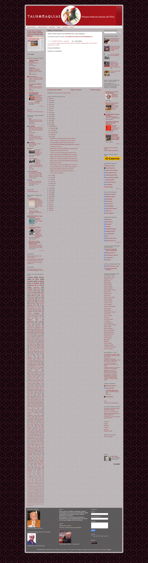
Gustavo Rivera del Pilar (112, 177)
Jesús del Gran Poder (34, 492)
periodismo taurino (31, 488)
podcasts (32, 451)
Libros (28, 434)
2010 (50, 192)
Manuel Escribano (108, 328)
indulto (42, 339)
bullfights (29, 470)
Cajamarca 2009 (31, 357)
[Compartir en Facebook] (79, 41)
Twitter (58, 27)
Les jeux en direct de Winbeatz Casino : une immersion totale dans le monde (36, 79)
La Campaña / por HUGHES (35, 212)
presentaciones (31, 371)
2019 (50, 112)
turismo (32, 463)
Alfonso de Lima (34, 421)
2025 (50, 100)
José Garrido (107, 313)
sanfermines (50, 45)
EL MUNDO (32, 126)
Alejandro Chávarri (110, 194)
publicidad (29, 453)
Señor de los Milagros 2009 (34, 412)
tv (35, 314)
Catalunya (35, 380)
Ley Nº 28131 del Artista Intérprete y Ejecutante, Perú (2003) (111, 364)
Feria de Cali (37, 437)
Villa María (29, 499)
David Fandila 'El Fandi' (110, 289)
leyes (40, 361)
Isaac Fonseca (107, 308)
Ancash (42, 421)
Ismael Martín (107, 310)
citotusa (39, 393)
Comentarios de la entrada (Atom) (62, 93)
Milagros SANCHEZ (32, 405)
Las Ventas (39, 427)
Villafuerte (41, 419)
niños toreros (40, 351)
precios (42, 336)
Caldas (39, 322)
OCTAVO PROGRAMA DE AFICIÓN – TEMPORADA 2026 (113, 117)
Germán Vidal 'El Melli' (109, 306)
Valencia (29, 428)
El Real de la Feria (110, 252)
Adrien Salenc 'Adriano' (109, 277)
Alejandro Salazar (110, 196)
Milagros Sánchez (37, 364)
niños (38, 355)
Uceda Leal (32, 495)
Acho (39, 298)
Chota (29, 324)
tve (55, 45)
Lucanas (42, 441)
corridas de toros (33, 414)
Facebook (65, 27)
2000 (50, 206)
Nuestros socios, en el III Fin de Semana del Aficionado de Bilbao (35, 88)
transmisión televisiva (38, 461)
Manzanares (36, 390)
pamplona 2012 (40, 400)
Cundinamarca (31, 409)
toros (40, 297)
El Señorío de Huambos (56, 162)
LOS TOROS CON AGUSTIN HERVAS (33, 93)
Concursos (30, 395)
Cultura (39, 384)
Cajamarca (36, 287)
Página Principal (31, 27)
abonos (29, 314)
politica (39, 451)
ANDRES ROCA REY (33, 289)
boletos (32, 469)
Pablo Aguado (109, 396)
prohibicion (33, 354)
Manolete (35, 498)
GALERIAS (30, 438)
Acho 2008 (30, 334)
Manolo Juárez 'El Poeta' (110, 324)
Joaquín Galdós (110, 179)
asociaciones (36, 499)
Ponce (32, 322)
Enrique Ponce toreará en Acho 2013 (59, 150)
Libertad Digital (33, 171)
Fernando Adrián (108, 300)
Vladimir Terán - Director (65, 525)
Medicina (38, 358)
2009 (50, 194)
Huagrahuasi (29, 505)
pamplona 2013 (84, 43)
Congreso (29, 432)
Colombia (30, 290)
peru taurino (33, 347)
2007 (50, 198)
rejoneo (29, 482)
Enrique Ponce (31, 386)
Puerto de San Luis (111, 240)
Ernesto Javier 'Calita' (109, 297)
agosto (52, 134)
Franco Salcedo (108, 304)
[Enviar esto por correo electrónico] (75, 41)
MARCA (31, 148)
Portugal (106, 429)
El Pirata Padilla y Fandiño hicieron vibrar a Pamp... (62, 142)
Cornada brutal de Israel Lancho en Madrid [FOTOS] (114, 40)
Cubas (42, 348)
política (35, 501)
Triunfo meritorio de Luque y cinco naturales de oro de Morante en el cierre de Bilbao (35, 137)
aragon (35, 448)
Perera (42, 305)
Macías (28, 502)
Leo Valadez (107, 321)
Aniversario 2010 (31, 483)
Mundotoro (32, 67)
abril (51, 179)
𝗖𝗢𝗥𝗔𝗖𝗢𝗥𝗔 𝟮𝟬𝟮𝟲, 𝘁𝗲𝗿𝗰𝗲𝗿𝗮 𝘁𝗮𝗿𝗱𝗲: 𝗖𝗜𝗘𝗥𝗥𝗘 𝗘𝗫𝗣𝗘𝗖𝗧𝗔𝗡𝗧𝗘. (115, 137)
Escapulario (41, 386)
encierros (53, 43)
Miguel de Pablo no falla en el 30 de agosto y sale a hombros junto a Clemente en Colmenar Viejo (36, 129)
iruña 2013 (73, 43)
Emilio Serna (107, 295)
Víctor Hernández (108, 348)
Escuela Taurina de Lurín (112, 266)
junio (51, 175)
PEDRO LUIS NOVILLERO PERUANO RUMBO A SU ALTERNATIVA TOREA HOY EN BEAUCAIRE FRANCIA (35, 233)
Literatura (36, 392)
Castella (29, 311)
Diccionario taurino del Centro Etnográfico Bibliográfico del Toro (35, 270)
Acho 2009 (41, 302)
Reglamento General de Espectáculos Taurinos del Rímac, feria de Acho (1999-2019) (112, 360)
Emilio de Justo (107, 293)
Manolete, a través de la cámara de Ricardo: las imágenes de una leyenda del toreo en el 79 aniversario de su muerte (36, 163)
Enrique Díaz (109, 199)
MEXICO (33, 295)
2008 (50, 196)
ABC (30, 118)
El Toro (29, 411)
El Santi (38, 496)
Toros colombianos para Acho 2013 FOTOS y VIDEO (63, 166)
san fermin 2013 (93, 43)
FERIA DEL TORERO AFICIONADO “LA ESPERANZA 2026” (116, 128)
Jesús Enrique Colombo (110, 312)
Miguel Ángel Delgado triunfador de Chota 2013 (61, 168)
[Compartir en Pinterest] (81, 41)
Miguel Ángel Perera (35, 459)
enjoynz (96, 549)
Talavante (29, 360)
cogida (39, 374)
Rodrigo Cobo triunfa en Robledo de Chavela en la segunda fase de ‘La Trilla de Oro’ (35, 71)
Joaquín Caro (109, 203)
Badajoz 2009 (38, 489)
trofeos (32, 329)
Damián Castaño (108, 286)
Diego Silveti (38, 416)
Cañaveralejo (39, 472)
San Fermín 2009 (39, 396)
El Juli (39, 316)
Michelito (42, 440)
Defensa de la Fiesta (35, 285)
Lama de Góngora (108, 319)
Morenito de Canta (35, 443)
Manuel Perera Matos (109, 330)
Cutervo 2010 (38, 432)
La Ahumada (41, 371)
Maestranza (29, 474)
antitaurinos (30, 298)
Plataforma (31, 493)
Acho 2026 (52, 27)
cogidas (41, 281)
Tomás (42, 376)
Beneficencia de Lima (34, 308)
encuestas (39, 495)
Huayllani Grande (110, 231)
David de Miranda (108, 288)
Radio (42, 438)
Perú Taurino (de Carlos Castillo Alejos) (112, 92)
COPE (30, 180)
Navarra (78, 43)
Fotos (38, 290)
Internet (40, 501)
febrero (52, 183)
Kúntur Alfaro (109, 187)
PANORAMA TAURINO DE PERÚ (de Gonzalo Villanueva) (112, 123)
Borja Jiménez (107, 282)
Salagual (39, 502)
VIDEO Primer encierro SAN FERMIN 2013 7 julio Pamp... (64, 164)
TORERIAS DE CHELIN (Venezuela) (35, 228)
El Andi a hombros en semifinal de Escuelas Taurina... (63, 140)
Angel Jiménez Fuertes (112, 170)
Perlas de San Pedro (111, 238)
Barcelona (38, 403)
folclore (42, 499)
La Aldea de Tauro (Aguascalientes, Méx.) (35, 199)
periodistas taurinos (34, 402)
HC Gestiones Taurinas (112, 255)
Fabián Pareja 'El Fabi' (111, 175)
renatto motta (38, 453)
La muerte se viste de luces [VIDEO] (114, 55)
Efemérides (39, 483)
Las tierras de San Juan (56, 146)
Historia (36, 336)
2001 (50, 204)
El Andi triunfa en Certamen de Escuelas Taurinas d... (63, 138)
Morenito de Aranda (109, 334)
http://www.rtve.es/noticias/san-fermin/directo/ (79, 36)
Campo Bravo (109, 221)
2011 (50, 190)
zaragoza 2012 (37, 482)
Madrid (31, 345)
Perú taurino (41, 418)
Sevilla (29, 448)
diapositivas (36, 477)
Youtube (29, 336)
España (58, 43)
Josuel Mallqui (109, 206)
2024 (50, 102)
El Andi (39, 409)
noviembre (53, 128)
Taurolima (38, 310)
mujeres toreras (30, 480)
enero (51, 185)
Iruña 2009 (30, 425)
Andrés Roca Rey (42, 27)
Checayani (108, 224)
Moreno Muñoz (107, 335)
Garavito (34, 502)
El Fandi (37, 342)
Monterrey (36, 434)
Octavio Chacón (108, 337)
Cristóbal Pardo (108, 284)
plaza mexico (33, 348)
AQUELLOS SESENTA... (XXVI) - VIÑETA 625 (38, 220)
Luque (36, 438)
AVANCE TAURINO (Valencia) (33, 61)
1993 (50, 210)
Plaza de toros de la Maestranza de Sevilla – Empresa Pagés (35, 242)
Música (29, 444)
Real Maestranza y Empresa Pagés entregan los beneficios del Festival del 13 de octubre (35, 246)
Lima (32, 294)
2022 (50, 106)
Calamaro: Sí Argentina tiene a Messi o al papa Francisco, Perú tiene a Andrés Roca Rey (115, 65)
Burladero (29, 109)
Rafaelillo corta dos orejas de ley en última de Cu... (62, 170)
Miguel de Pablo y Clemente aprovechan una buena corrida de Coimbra (35, 121)
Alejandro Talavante (111, 385)
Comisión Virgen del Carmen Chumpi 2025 (111, 250)
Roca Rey (29, 396)
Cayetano (32, 422)
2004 (50, 202)
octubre (52, 130)
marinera (40, 486)
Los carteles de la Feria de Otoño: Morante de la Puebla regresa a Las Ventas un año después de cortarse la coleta (35, 174)
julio (51, 136)
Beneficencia (30, 472)
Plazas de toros (36, 306)
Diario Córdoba (33, 158)
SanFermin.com (33, 76)
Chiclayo (29, 473)
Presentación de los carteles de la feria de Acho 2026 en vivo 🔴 (115, 48)
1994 (50, 208)
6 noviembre (33, 441)
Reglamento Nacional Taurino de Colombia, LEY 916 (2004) (112, 368)
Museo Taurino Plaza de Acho (111, 411)
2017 (50, 116)
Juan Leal (106, 317)
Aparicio (39, 470)
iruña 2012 (30, 400)
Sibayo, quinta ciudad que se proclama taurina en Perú (63, 156)
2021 (50, 108)
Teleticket (39, 476)
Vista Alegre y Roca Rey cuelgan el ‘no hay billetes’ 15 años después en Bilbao (35, 152)
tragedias (39, 341)
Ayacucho (29, 342)
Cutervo (42, 380)
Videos (58, 45)
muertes (29, 355)
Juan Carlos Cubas (111, 182)
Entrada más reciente (54, 90)
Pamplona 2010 (40, 383)
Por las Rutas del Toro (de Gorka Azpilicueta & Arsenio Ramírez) (35, 260)
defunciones (30, 321)
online (42, 292)
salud (28, 496)
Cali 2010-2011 (37, 431)
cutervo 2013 (40, 450)
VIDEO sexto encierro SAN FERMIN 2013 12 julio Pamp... (64, 148)
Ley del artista (40, 457)
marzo (52, 181)
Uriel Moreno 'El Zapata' (110, 346)
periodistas (39, 480)
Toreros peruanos (32, 292)
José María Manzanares (112, 390)
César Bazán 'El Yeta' (111, 172)
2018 (50, 114)
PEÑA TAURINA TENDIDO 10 (111, 150)
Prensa (72, 27)
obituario (41, 321)
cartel (42, 295)
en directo (41, 300)
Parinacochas (38, 411)
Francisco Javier (108, 302)
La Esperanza (109, 257)
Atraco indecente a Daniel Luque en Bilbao (34, 144)
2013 (50, 124)
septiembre (53, 132)
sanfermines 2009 (32, 415)
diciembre (52, 126)
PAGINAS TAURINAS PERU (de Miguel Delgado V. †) (111, 414)
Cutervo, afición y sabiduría (56, 172)
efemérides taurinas (31, 486)
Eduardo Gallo (41, 490)
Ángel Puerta (107, 280)
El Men (36, 279)
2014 (50, 122)
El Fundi (40, 498)
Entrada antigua (95, 90)
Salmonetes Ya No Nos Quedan (35, 111)
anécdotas (29, 477)
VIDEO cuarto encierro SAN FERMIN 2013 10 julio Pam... (64, 154)
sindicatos (29, 454)
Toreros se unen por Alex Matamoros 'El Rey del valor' (63, 152)
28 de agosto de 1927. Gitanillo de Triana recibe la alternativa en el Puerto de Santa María (39, 204)
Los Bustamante (110, 233)
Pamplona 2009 (37, 406)
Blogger (109, 549)
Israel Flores (109, 201)
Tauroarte (108, 259)
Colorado (108, 226)
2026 (50, 98)
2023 (50, 104)
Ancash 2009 (33, 440)
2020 (50, 110)
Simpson (32, 384)
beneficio (32, 341)
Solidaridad (33, 398)
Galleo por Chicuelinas (112, 134)
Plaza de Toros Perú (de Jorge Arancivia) (112, 103)
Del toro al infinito (33, 211)
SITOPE (29, 460)
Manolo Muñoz (107, 326)
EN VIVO (38, 311)
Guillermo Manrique (111, 228)
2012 (50, 188)
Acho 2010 (41, 294)
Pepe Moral (107, 339)
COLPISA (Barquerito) (32, 191)
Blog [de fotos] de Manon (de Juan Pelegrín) (34, 256)
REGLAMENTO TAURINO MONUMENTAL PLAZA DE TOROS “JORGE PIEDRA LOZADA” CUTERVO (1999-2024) (111, 377)
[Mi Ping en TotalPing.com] (117, 464)
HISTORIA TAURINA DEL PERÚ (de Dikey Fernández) (111, 409)
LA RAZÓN (32, 142)
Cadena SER (30, 189)
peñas (28, 363)
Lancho (42, 492)
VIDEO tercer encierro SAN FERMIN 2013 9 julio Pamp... (64, 158)
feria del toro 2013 (65, 43)
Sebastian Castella (108, 345)
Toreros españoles (33, 313)
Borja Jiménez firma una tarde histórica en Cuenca (115, 107)
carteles (30, 277)
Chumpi (39, 454)
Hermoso (38, 473)
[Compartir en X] (78, 41)
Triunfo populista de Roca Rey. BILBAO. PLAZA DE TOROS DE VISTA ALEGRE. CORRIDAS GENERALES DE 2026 (35, 99)
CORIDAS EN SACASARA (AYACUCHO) (115, 95)
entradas (32, 302)
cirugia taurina (37, 332)
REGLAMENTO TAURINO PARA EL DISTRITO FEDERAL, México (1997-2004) (112, 356)
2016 (50, 118)
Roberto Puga (40, 345)
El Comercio (39, 334)
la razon (39, 479)
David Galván (107, 291)
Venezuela (39, 485)
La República (30, 418)
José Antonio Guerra (111, 208)
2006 (50, 200)
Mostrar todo (41, 106)
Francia (35, 363)
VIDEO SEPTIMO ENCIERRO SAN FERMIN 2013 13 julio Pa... (65, 144)
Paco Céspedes (38, 474)
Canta (33, 496)
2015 (50, 120)
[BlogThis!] (77, 41)
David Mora (30, 456)
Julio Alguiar (109, 184)
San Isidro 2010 (33, 408)
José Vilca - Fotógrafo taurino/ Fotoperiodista (70, 527)
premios (38, 324)
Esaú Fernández (108, 299)
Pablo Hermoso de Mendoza (111, 403)
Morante (42, 352)
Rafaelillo (106, 341)
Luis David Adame (108, 323)
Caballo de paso (31, 490)
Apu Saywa (109, 219)
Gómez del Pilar (110, 388)
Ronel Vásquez (110, 213)
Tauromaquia (30, 476)
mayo (51, 177)
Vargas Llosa (33, 419)
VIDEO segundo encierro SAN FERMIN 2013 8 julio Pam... (64, 160)
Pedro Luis (108, 210)
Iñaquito (30, 501)
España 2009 (31, 300)
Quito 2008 (30, 485)
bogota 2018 (41, 467)
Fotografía (41, 347)
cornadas (35, 283)
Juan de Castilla (108, 315)
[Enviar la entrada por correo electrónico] (72, 41)
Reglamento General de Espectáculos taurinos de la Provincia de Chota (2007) (110, 372)
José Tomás (30, 335)
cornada (39, 335)
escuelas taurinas (32, 376)
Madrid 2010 (33, 352)
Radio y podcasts (40, 493)
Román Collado (108, 343)
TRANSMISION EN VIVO (34, 366)
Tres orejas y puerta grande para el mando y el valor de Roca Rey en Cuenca (35, 182)
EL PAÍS (31, 135)
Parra (107, 236)
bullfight (39, 469)
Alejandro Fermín (108, 278)
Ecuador (39, 395)
